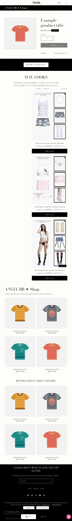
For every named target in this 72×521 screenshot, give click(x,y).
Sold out (54, 45)
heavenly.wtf (12, 518)
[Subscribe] (51, 481)
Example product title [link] (20, 331)
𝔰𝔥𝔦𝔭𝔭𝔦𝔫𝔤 (35, 488)
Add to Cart (49, 151)
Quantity (43, 34)
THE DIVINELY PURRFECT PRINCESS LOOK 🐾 (49, 207)
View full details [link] (59, 53)
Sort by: (38, 89)
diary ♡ (59, 3)
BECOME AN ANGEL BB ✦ (36, 65)
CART (44, 516)
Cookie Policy (46, 505)
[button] (5, 3)
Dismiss (29, 508)
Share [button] (44, 53)
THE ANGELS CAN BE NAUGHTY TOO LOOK (49, 143)
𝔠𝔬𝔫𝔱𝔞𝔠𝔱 (30, 488)
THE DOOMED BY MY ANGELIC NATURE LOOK (49, 270)
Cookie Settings (56, 505)
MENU (29, 516)
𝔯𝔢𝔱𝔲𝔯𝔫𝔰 (42, 488)
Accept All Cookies (42, 508)
